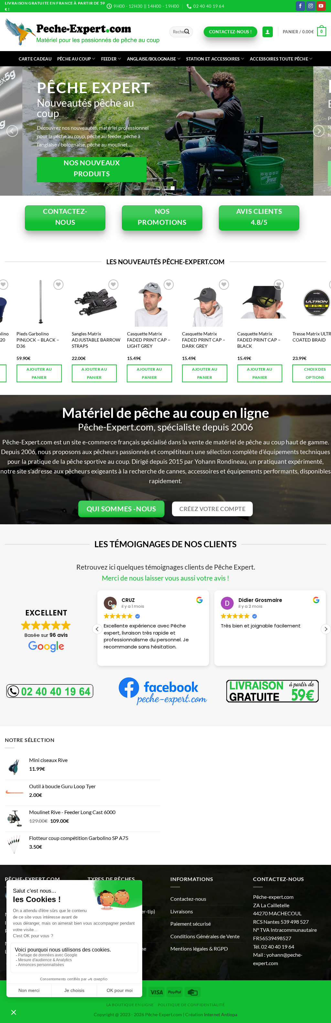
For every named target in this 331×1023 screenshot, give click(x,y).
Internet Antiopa (220, 1014)
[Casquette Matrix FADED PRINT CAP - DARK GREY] (137, 302)
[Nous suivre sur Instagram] (310, 6)
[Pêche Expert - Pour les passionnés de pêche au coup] (82, 32)
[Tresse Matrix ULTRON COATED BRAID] (248, 302)
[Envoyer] (186, 32)
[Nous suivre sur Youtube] (321, 6)
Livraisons (181, 911)
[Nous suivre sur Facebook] (300, 6)
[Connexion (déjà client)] (267, 32)
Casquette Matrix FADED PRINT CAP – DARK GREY (135, 339)
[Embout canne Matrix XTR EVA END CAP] (303, 302)
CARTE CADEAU (35, 58)
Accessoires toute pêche (279, 58)
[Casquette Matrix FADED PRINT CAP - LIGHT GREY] (82, 302)
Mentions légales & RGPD (199, 948)
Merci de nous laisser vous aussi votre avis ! (165, 578)
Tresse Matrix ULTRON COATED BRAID (247, 337)
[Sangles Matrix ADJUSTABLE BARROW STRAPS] (27, 302)
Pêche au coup (74, 58)
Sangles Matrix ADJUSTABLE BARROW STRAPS (27, 339)
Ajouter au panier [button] (25, 373)
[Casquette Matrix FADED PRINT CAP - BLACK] (193, 302)
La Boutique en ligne (130, 1004)
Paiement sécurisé (190, 923)
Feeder (109, 58)
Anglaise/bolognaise (151, 58)
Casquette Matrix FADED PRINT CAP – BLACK (190, 339)
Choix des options (246, 373)
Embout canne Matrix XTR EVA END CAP (300, 337)
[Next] (319, 131)
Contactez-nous (188, 899)
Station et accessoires (213, 58)
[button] (304, 32)
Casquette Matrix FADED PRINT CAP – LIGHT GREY (79, 339)
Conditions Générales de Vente (205, 936)
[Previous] (12, 131)
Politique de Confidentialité (191, 1004)
